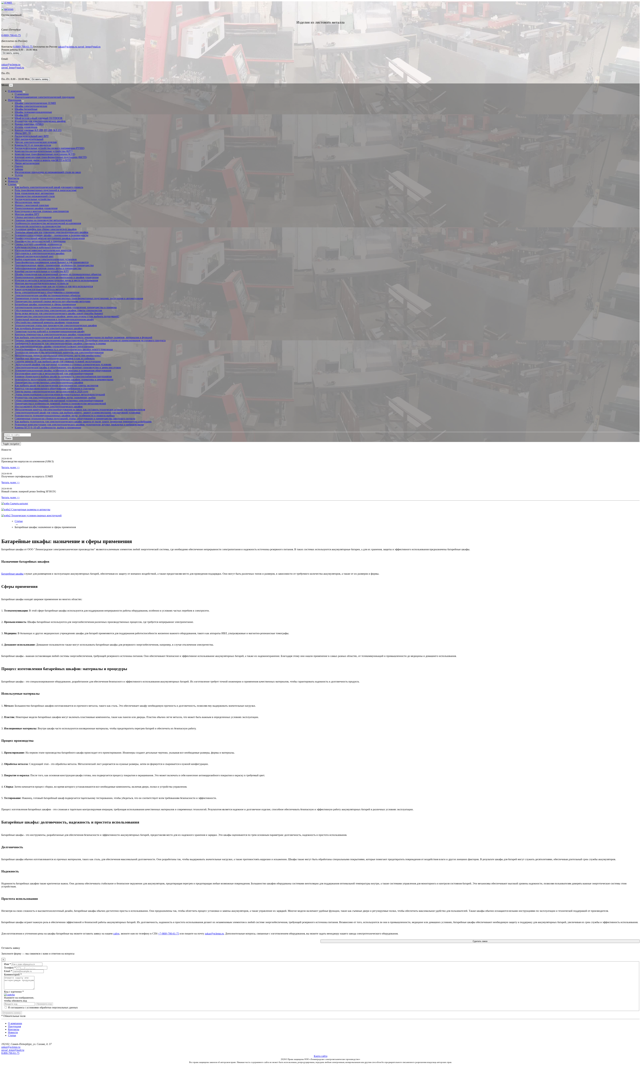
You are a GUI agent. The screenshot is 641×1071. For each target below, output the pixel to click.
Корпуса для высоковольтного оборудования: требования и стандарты (55, 388)
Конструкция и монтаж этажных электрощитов (42, 211)
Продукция (15, 100)
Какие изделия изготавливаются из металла (39, 289)
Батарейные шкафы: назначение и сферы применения (45, 304)
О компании (15, 91)
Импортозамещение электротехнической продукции (45, 97)
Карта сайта (320, 1056)
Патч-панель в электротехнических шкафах (39, 253)
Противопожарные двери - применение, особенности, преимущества (54, 265)
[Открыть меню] (14, 3)
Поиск (8, 438)
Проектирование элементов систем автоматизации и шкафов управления (56, 277)
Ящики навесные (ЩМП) (29, 124)
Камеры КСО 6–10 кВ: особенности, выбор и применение (48, 427)
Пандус (19, 166)
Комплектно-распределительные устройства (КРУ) (44, 151)
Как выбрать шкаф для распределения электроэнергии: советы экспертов (56, 385)
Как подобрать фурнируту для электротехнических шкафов (49, 328)
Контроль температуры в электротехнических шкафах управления (52, 334)
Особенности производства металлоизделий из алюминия (48, 223)
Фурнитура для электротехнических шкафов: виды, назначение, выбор (55, 397)
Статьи (12, 184)
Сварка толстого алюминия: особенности (38, 244)
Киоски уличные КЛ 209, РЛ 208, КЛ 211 (38, 130)
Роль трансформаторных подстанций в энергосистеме (45, 190)
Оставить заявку (11, 53)
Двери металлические (27, 163)
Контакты (13, 178)
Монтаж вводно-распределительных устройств (41, 283)
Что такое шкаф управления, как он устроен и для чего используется (54, 286)
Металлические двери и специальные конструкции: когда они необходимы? (58, 355)
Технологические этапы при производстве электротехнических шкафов (56, 325)
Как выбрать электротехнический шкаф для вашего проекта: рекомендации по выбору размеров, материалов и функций (83, 337)
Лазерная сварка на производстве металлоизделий (43, 220)
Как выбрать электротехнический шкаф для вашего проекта (49, 187)
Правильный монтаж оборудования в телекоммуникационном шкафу (54, 319)
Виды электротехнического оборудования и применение (47, 292)
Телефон (10, 967)
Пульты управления (26, 127)
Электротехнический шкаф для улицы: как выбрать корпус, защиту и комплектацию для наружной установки (77, 412)
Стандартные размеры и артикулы (30, 509)
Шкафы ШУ (22, 115)
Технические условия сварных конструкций (36, 515)
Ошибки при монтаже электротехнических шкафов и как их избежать (55, 358)
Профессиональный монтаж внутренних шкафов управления (50, 238)
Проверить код (44, 1004)
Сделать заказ (480, 941)
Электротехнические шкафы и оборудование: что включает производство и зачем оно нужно (68, 367)
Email (8, 971)
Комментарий (13, 974)
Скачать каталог (18, 503)
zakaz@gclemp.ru (68, 46)
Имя (7, 964)
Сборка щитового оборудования (33, 217)
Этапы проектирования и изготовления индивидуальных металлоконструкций (60, 394)
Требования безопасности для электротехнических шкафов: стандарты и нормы (60, 343)
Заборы (19, 169)
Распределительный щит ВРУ (32, 136)
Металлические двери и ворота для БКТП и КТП (43, 160)
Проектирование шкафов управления (36, 208)
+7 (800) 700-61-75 (168, 933)
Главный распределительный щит (34, 256)
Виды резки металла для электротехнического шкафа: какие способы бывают (59, 313)
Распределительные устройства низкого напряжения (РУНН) (49, 148)
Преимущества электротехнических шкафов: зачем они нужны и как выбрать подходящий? (67, 316)
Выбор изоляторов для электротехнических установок (46, 259)
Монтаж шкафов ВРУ (27, 214)
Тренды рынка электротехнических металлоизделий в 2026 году (51, 391)
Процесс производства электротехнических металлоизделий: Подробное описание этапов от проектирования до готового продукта (90, 340)
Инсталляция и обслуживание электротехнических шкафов (49, 406)
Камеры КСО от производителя (33, 145)
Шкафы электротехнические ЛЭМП (35, 103)
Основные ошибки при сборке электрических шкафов (46, 229)
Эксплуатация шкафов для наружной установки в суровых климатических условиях (63, 364)
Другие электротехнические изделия (36, 142)
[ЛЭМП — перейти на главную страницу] (7, 2)
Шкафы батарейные (26, 109)
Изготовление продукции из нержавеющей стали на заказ (48, 172)
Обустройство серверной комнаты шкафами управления (47, 322)
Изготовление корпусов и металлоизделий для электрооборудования (54, 373)
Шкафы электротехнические (31, 106)
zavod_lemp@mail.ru (89, 46)
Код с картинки (14, 991)
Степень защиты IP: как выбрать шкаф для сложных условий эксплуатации (58, 361)
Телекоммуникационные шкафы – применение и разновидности (51, 235)
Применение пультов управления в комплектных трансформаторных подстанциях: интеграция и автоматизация (79, 298)
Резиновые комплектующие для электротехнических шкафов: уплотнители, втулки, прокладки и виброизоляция (79, 424)
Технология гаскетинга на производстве (38, 226)
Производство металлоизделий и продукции (40, 241)
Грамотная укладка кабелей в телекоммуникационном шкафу (50, 331)
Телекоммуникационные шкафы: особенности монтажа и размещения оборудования (63, 370)
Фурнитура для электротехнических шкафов (40, 121)
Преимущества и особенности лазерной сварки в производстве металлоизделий (60, 403)
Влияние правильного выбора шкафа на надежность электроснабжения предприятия (63, 376)
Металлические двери (27, 202)
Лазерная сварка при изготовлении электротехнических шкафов (51, 232)
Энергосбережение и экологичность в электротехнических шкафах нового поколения (64, 349)
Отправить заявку (12, 1013)
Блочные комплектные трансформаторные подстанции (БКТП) (51, 157)
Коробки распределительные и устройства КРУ (42, 271)
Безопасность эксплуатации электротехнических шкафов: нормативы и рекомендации (64, 379)
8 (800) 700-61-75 (11, 35)
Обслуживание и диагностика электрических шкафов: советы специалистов (58, 310)
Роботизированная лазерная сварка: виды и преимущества (48, 268)
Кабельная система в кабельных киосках (38, 247)
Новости (13, 181)
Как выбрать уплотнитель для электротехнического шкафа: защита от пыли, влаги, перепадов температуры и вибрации (83, 421)
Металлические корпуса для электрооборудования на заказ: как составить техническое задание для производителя (80, 409)
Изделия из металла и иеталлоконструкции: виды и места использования (56, 280)
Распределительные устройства (33, 199)
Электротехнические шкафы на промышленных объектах (47, 295)
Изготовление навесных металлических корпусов (43, 250)
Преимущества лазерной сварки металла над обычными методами (52, 301)
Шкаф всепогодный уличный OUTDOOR (38, 118)
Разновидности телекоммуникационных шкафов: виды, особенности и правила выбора (65, 415)
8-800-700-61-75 (10, 1053)
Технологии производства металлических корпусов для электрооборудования (59, 352)
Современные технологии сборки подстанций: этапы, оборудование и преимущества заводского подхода (75, 418)
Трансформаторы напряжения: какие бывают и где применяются (51, 262)
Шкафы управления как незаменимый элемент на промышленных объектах (58, 274)
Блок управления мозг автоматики (34, 193)
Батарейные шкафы (12, 573)
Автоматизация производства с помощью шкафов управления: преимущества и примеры (66, 307)
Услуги (19, 175)
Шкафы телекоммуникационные (33, 112)
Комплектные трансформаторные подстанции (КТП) (45, 154)
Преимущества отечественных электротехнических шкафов (49, 382)
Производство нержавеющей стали (35, 196)
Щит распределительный (29, 139)
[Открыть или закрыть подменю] (24, 91)
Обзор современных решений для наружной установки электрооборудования (59, 400)
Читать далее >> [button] (10, 467)
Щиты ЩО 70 (23, 133)
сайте (116, 933)
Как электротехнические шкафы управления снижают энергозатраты (54, 346)
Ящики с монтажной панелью (32, 205)
